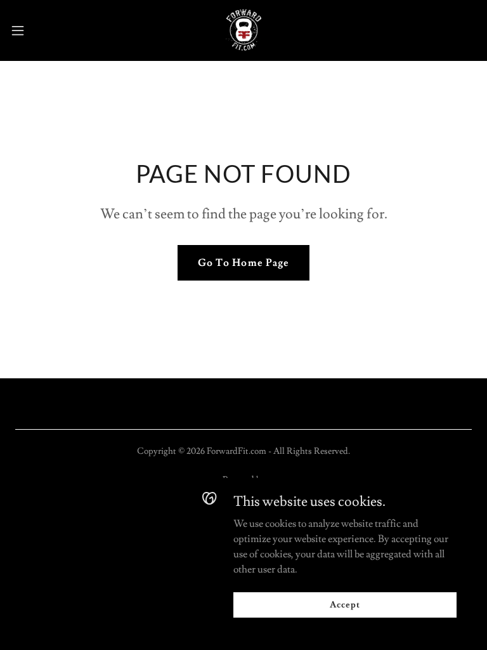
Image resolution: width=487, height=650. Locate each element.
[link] (244, 30)
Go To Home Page (243, 262)
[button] (41, 30)
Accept (345, 604)
